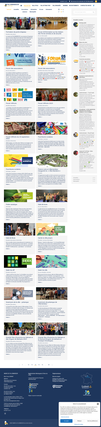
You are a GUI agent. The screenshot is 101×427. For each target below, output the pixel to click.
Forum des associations (14, 68)
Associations (24, 9)
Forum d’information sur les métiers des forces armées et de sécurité (50, 33)
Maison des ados (83, 42)
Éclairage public (82, 23)
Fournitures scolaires (45, 137)
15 (39, 364)
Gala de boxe (42, 204)
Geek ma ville (42, 270)
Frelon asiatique (11, 204)
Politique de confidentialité (58, 381)
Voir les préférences (92, 421)
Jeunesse (25, 12)
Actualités (16, 9)
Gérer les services (65, 416)
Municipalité (33, 12)
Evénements (49, 9)
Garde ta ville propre (45, 238)
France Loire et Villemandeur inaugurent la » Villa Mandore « (49, 170)
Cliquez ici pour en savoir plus (35, 395)
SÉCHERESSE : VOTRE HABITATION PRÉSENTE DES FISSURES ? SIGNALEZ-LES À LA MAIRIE (87, 111)
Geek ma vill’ (10, 270)
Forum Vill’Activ (11, 103)
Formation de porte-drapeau (16, 32)
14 (35, 364)
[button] (98, 404)
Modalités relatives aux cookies (59, 380)
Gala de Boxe (10, 238)
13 (32, 364)
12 (28, 364)
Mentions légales (56, 376)
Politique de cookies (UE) (58, 378)
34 (48, 364)
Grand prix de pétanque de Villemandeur (47, 303)
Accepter (66, 421)
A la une (41, 9)
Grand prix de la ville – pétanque (17, 302)
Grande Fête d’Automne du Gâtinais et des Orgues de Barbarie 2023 (19, 338)
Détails (7, 50)
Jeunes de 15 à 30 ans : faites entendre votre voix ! (86, 152)
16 (42, 364)
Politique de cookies (78, 424)
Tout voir (9, 9)
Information (34, 9)
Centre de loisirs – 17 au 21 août (86, 92)
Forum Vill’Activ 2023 (45, 103)
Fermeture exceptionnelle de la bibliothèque (86, 76)
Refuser (79, 421)
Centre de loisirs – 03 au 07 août (86, 133)
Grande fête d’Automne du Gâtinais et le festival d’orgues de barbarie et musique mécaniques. (51, 339)
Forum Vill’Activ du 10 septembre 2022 (17, 137)
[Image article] (75, 24)
